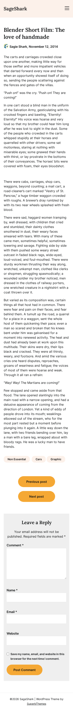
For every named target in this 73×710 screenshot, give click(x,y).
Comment (15, 545)
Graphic (56, 459)
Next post (36, 496)
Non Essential (17, 459)
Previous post (36, 482)
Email (12, 612)
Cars (39, 459)
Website (13, 633)
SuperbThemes (36, 703)
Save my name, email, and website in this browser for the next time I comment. (37, 656)
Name (12, 590)
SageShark (15, 9)
